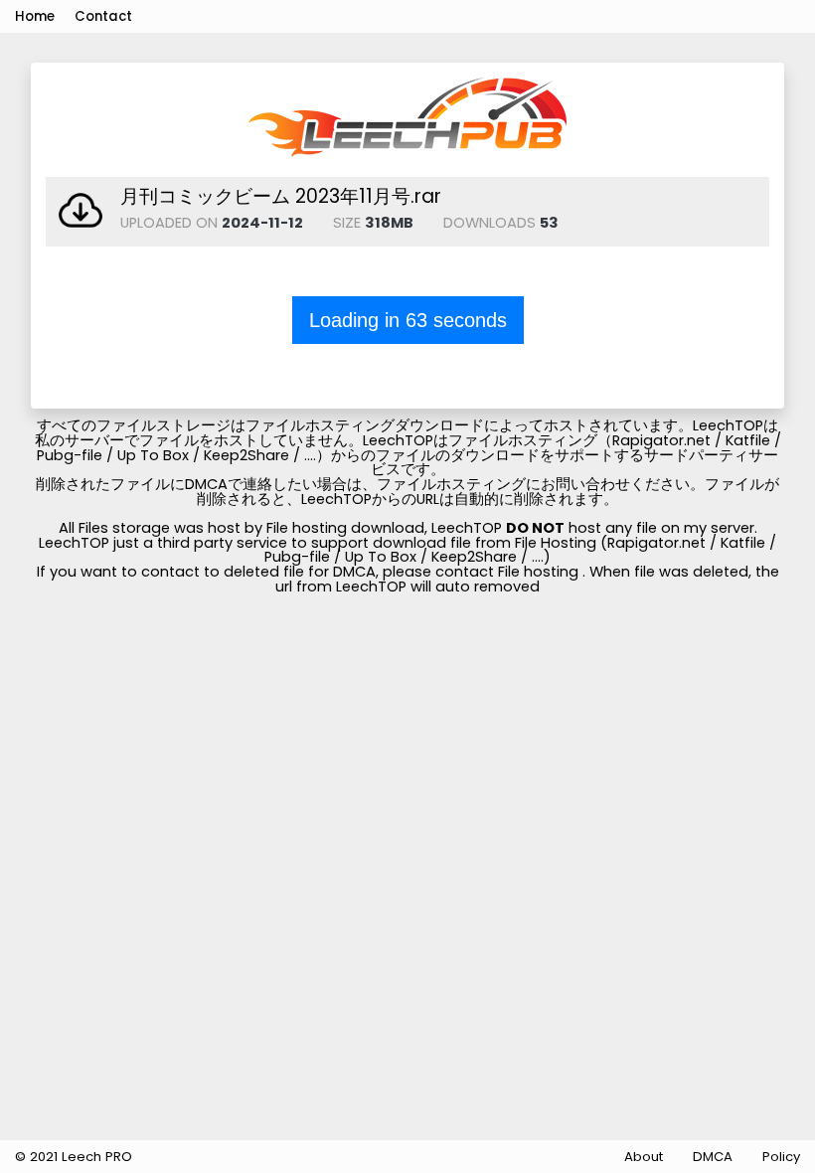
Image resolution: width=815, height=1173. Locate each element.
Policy (781, 1156)
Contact (103, 16)
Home (35, 16)
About (643, 1156)
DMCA (713, 1156)
